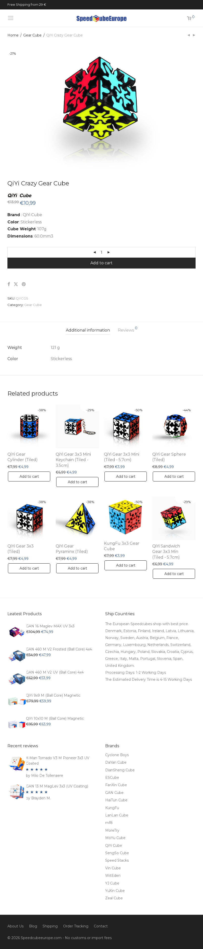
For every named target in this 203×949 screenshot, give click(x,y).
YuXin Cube (115, 890)
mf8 (109, 822)
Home (13, 35)
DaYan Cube (116, 762)
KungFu (112, 808)
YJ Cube (112, 883)
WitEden (113, 875)
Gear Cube (32, 35)
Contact (101, 926)
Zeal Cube (114, 898)
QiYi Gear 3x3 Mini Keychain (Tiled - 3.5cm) (73, 460)
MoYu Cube (115, 838)
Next (194, 106)
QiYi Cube (113, 845)
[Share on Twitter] (16, 284)
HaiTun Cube (116, 800)
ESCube (112, 777)
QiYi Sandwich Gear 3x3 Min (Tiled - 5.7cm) (166, 552)
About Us (15, 926)
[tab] (87, 330)
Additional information (88, 330)
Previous (8, 106)
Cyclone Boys (117, 755)
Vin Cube (113, 868)
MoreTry (112, 830)
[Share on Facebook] (8, 284)
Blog (33, 926)
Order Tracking (75, 926)
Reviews (127, 329)
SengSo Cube (117, 853)
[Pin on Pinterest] (24, 284)
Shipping (50, 926)
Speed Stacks (117, 860)
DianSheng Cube (120, 770)
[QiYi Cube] (19, 194)
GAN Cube (114, 792)
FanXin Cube (116, 785)
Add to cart (101, 263)
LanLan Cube (116, 815)
